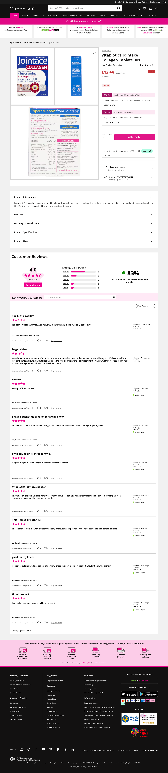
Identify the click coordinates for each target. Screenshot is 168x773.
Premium (91, 15)
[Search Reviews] (114, 297)
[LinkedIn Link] (72, 749)
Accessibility (123, 750)
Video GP (50, 707)
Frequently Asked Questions (93, 723)
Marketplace (115, 15)
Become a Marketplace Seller (94, 693)
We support (139, 709)
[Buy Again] (150, 8)
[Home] (11, 43)
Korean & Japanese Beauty (72, 15)
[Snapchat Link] (57, 749)
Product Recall (15, 711)
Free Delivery (142, 2)
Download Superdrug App (139, 687)
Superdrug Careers (90, 689)
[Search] (119, 8)
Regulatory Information (55, 680)
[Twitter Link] (65, 749)
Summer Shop (38, 15)
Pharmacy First (52, 711)
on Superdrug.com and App (15, 30)
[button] (84, 197)
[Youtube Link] (43, 749)
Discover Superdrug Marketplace (95, 680)
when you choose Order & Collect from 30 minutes (84, 31)
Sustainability (88, 685)
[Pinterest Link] (50, 749)
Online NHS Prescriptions (55, 715)
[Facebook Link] (36, 749)
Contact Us (14, 703)
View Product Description (112, 65)
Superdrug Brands (131, 15)
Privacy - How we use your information (97, 727)
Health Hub (51, 695)
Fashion (51, 15)
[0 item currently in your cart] (156, 8)
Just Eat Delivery (15, 693)
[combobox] (82, 8)
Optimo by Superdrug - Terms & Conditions (98, 711)
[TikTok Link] (28, 749)
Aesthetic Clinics (52, 719)
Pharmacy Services (53, 727)
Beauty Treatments (53, 691)
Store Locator (14, 689)
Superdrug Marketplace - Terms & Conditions (99, 707)
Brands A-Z (119, 2)
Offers (14, 15)
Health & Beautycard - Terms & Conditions (98, 715)
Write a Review (33, 285)
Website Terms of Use (91, 719)
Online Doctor (52, 703)
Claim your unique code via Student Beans (118, 31)
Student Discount (16, 715)
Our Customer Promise (18, 707)
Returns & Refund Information (20, 685)
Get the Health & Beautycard (139, 674)
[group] (84, 21)
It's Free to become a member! (49, 27)
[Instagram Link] (21, 749)
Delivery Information (17, 680)
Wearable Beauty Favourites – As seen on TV (84, 21)
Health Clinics (51, 699)
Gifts (101, 15)
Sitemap (135, 750)
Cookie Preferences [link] (150, 750)
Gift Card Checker (16, 719)
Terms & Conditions (91, 703)
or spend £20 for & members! (151, 31)
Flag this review (56, 341)
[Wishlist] (144, 8)
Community (130, 2)
